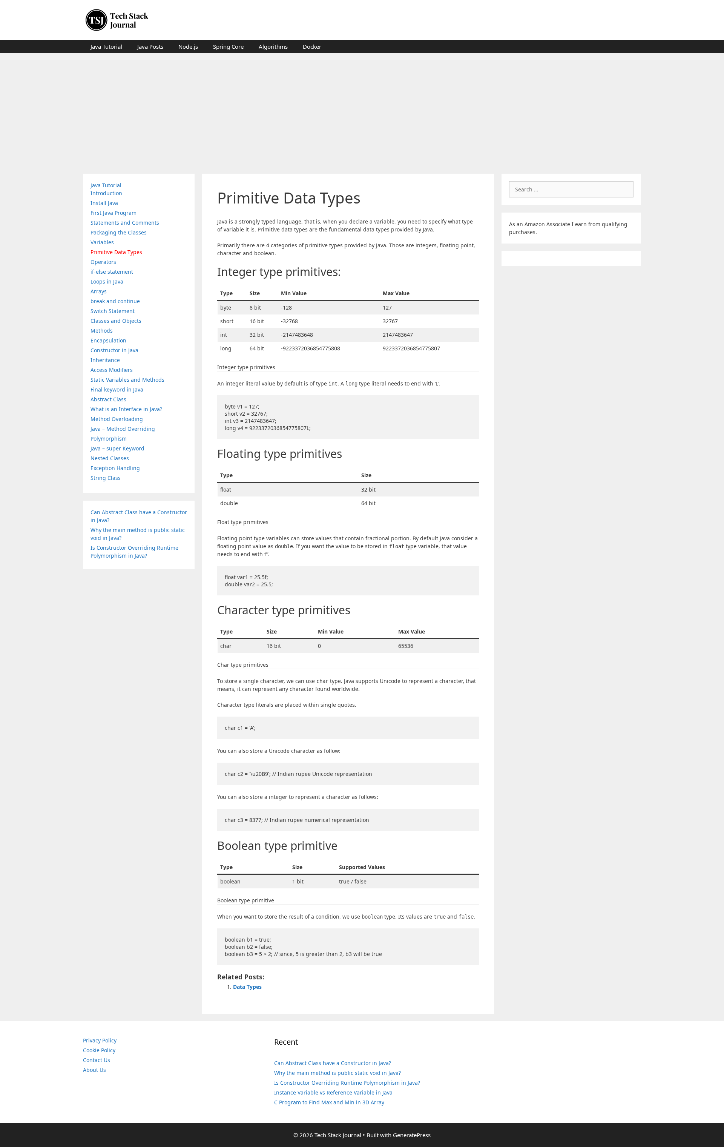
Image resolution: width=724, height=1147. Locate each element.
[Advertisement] (362, 109)
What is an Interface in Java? (126, 409)
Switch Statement (112, 310)
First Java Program (113, 212)
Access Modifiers (111, 369)
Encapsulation (108, 340)
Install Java (104, 203)
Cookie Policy (99, 1050)
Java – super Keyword (117, 448)
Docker (312, 46)
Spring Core (228, 46)
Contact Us (96, 1060)
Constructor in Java (114, 350)
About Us (94, 1069)
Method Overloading (116, 418)
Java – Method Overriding (122, 428)
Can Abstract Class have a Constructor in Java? (332, 1063)
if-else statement (111, 271)
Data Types (247, 986)
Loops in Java (106, 281)
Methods (101, 330)
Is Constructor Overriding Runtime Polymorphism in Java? (347, 1082)
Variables (102, 242)
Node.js (188, 46)
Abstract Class (108, 399)
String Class (105, 477)
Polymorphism (108, 438)
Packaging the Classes (118, 232)
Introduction (106, 193)
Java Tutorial (106, 46)
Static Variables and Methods (127, 379)
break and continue (115, 301)
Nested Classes (109, 458)
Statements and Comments (124, 222)
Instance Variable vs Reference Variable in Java (333, 1092)
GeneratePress (412, 1135)
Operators (103, 261)
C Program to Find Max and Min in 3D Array (329, 1102)
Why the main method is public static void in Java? (337, 1072)
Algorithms (273, 46)
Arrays (98, 291)
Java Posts (150, 46)
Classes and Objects (115, 320)
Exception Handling (115, 468)
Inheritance (105, 360)
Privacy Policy (100, 1040)
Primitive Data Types (116, 252)
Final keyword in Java (116, 389)
